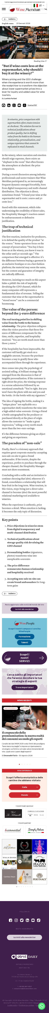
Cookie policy (12, 1005)
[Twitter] (21, 920)
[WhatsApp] (14, 105)
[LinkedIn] (8, 105)
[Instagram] (16, 920)
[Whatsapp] (41, 1006)
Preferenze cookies (26, 1005)
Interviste (24, 708)
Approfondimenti (11, 708)
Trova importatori (24, 687)
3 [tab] (24, 764)
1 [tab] (19, 764)
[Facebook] (3, 105)
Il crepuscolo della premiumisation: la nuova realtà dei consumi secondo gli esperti (23, 736)
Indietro (11, 19)
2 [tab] (21, 764)
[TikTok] (38, 920)
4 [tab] (27, 764)
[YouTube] (33, 920)
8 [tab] (32, 886)
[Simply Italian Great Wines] (13, 830)
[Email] (19, 105)
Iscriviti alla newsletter (24, 609)
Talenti (24, 642)
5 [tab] (29, 764)
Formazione (24, 636)
